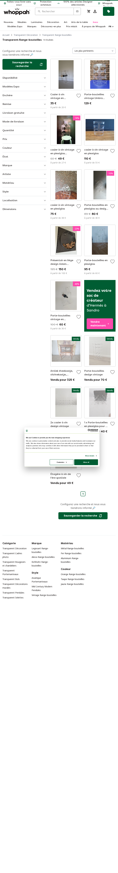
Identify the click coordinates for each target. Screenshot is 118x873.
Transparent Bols (11, 579)
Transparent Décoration (26, 34)
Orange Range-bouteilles (73, 574)
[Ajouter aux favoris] (79, 96)
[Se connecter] (95, 11)
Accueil (5, 34)
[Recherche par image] (77, 11)
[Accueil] (17, 11)
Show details (89, 456)
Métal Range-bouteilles (72, 548)
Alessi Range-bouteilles (43, 557)
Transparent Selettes (13, 597)
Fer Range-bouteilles (71, 553)
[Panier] (89, 11)
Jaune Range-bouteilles (72, 584)
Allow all (86, 462)
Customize (60, 462)
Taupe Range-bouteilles (72, 579)
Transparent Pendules (13, 592)
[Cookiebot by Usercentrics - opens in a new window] (89, 430)
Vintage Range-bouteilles (44, 595)
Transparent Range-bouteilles (57, 34)
